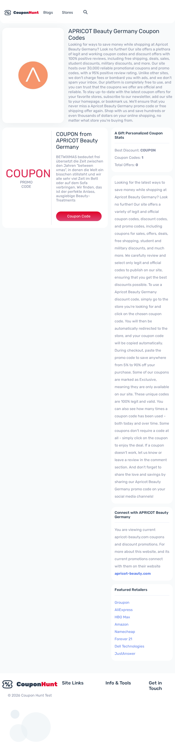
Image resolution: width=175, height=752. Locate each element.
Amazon (122, 624)
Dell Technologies (129, 646)
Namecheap (125, 631)
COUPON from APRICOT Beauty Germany (77, 140)
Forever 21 (123, 639)
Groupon (122, 602)
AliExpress (124, 610)
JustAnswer (125, 653)
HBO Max (122, 617)
